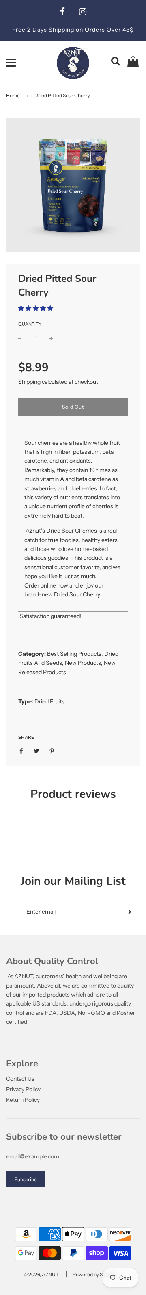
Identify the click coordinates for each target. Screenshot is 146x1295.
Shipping (29, 381)
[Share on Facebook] (23, 750)
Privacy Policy (23, 1089)
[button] (35, 308)
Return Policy (23, 1099)
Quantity (29, 324)
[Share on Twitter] (37, 750)
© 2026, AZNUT (41, 1274)
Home (13, 95)
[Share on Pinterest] (52, 750)
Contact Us (20, 1078)
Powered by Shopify (94, 1274)
